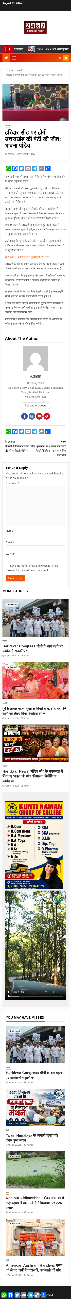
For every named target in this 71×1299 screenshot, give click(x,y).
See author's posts (35, 405)
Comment (12, 483)
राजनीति (7, 125)
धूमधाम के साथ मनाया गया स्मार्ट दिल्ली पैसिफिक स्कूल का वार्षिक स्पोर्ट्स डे (51, 448)
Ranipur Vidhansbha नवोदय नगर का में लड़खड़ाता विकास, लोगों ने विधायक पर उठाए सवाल (35, 1203)
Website (10, 554)
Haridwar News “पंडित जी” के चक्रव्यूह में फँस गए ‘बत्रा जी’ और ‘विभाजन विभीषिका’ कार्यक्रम (32, 776)
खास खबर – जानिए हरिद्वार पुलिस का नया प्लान (27, 257)
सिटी (7, 1130)
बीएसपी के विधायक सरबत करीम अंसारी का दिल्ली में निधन (20, 446)
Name (10, 530)
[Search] (60, 58)
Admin (11, 154)
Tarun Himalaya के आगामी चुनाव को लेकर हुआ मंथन (42, 49)
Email (10, 542)
